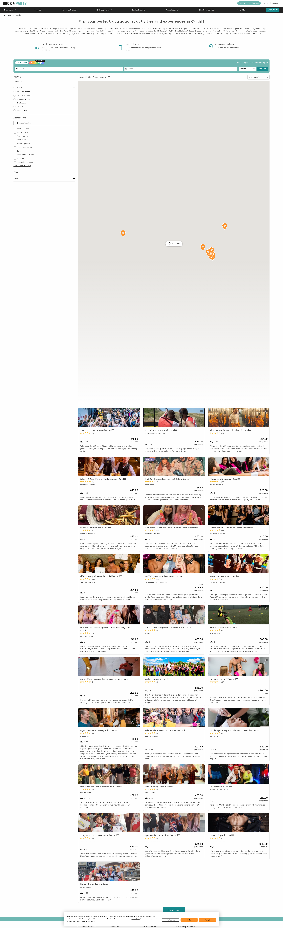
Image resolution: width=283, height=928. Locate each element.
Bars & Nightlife (23, 144)
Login (266, 3)
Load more (173, 910)
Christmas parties (206, 10)
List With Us (273, 10)
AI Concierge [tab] (37, 62)
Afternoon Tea (23, 129)
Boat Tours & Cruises (25, 155)
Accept (207, 920)
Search (262, 69)
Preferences (171, 920)
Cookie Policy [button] (136, 919)
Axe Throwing (22, 136)
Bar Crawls (21, 140)
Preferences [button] (91, 921)
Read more (257, 33)
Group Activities (23, 99)
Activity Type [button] (19, 118)
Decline (189, 920)
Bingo (19, 151)
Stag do (37, 10)
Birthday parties (104, 10)
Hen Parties (21, 103)
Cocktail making (138, 10)
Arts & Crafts (22, 132)
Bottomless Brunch (25, 162)
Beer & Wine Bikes (24, 147)
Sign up (275, 3)
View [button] (15, 178)
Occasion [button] (17, 87)
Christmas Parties (24, 96)
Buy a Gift (241, 10)
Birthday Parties (23, 92)
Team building (172, 10)
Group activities (69, 10)
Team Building (22, 110)
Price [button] (15, 172)
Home (9, 15)
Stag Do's (21, 107)
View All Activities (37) (22, 166)
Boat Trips (21, 158)
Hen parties (8, 10)
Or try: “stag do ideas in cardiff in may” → (252, 62)
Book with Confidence (249, 3)
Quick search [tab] (22, 63)
